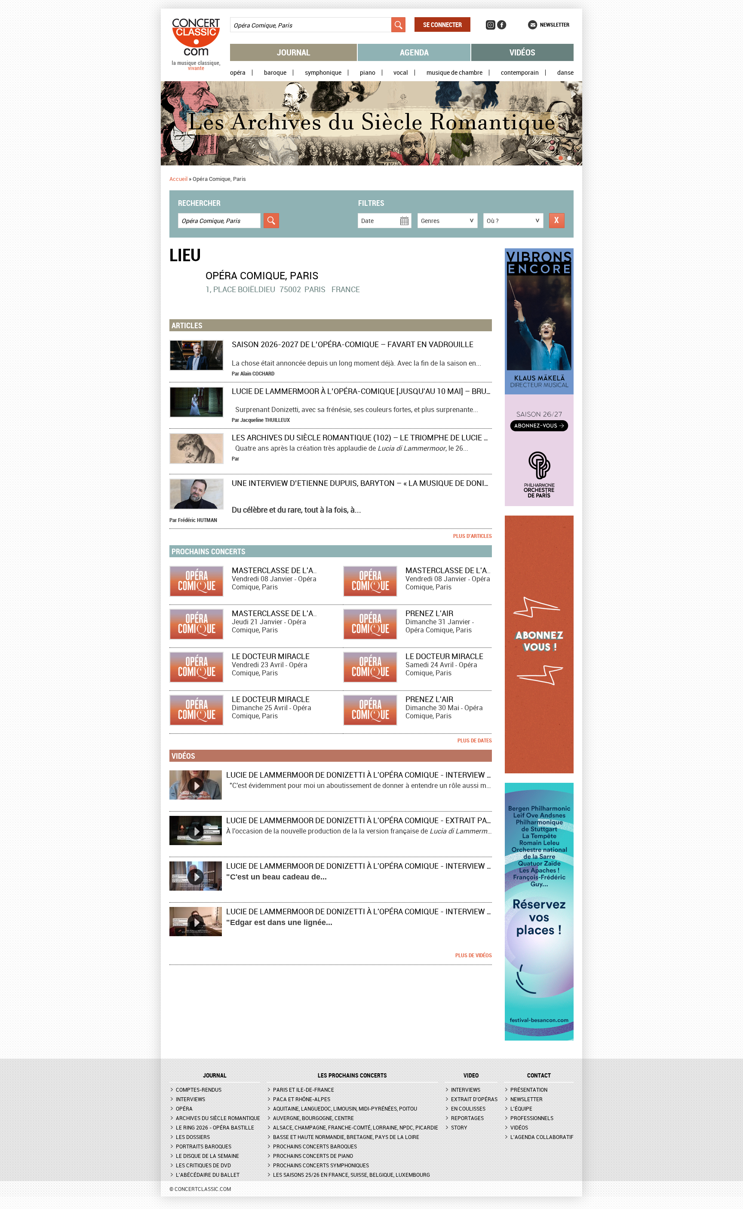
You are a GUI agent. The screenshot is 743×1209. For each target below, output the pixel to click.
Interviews (190, 1099)
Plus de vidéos (473, 955)
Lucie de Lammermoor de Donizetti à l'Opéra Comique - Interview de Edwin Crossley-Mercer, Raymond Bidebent (449, 866)
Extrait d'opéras (474, 1099)
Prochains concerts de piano (313, 1155)
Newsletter (554, 24)
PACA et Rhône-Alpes (301, 1099)
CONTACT (539, 1075)
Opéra (238, 73)
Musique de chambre (454, 73)
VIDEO (471, 1075)
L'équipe (521, 1108)
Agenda (414, 52)
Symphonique (323, 73)
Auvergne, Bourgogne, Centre (313, 1117)
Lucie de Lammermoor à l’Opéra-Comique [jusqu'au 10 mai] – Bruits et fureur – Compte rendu (418, 391)
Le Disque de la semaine (207, 1155)
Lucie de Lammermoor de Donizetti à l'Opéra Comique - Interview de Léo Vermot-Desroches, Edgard (424, 911)
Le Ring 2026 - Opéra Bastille (215, 1127)
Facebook (502, 25)
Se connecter (442, 24)
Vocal (400, 73)
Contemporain (520, 73)
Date (367, 221)
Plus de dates (474, 740)
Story (459, 1127)
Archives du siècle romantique (218, 1117)
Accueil (178, 179)
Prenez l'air (429, 613)
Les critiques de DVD (203, 1165)
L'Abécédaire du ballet (207, 1174)
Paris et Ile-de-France (303, 1089)
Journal (293, 52)
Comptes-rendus (198, 1089)
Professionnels (531, 1117)
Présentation (528, 1089)
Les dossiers (193, 1136)
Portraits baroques (203, 1146)
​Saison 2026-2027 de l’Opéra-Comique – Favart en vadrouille (352, 344)
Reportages (467, 1117)
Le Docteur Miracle (271, 656)
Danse (565, 73)
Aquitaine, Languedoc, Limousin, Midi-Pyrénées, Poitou (345, 1108)
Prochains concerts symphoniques (321, 1165)
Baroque (275, 73)
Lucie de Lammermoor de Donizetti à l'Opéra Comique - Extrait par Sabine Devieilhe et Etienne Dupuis (428, 820)
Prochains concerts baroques (315, 1146)
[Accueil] (196, 68)
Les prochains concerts (352, 1075)
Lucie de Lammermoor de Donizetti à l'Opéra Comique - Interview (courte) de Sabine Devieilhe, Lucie (424, 774)
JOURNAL (215, 1075)
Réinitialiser (557, 220)
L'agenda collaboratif (542, 1136)
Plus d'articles (472, 536)
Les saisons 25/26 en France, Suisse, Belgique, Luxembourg (351, 1174)
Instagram (490, 25)
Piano (367, 73)
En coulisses (468, 1108)
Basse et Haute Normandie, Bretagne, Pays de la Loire (346, 1136)
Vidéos (522, 52)
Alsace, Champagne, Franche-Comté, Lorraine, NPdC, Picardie (355, 1127)
